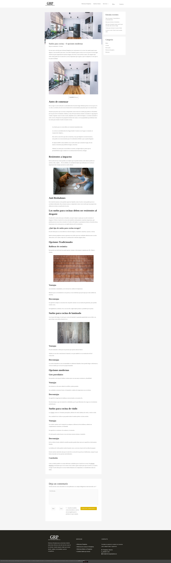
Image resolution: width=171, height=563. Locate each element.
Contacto (121, 4)
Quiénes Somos (97, 3)
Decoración (108, 47)
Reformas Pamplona (86, 3)
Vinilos (52, 412)
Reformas (108, 52)
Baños (107, 43)
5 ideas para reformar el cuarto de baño (114, 28)
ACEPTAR (85, 561)
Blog (113, 4)
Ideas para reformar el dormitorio (112, 22)
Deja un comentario (53, 46)
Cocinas (61, 46)
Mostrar (76, 97)
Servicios (105, 3)
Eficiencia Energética (110, 50)
